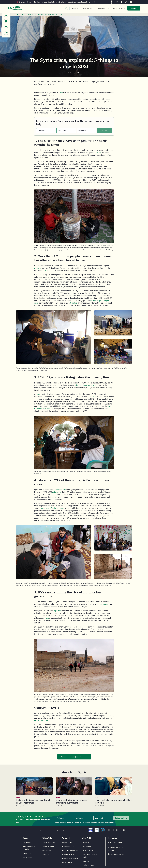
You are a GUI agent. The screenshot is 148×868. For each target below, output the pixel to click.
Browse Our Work (48, 843)
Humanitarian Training (70, 858)
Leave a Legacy (87, 851)
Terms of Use (82, 830)
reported (57, 611)
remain (91, 396)
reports (37, 268)
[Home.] (17, 15)
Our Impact (46, 851)
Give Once (85, 843)
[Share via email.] (6, 26)
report (38, 394)
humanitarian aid (41, 720)
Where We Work (48, 846)
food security (60, 489)
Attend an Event (68, 843)
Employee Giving (88, 865)
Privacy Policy (63, 830)
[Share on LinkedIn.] (6, 21)
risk (47, 618)
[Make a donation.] (6, 32)
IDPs (99, 152)
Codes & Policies (73, 830)
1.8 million (47, 270)
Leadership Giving (68, 854)
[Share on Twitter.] (6, 15)
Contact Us (27, 853)
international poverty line (86, 385)
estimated (104, 604)
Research (45, 854)
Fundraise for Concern (70, 851)
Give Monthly (87, 846)
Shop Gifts (86, 861)
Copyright (56, 830)
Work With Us (48, 830)
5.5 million (73, 303)
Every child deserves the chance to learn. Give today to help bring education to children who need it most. (56, 2)
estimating (56, 492)
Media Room (27, 857)
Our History (27, 843)
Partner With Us (68, 846)
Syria (61, 92)
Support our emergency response (74, 757)
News (22, 14)
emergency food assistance (52, 508)
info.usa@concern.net (116, 854)
